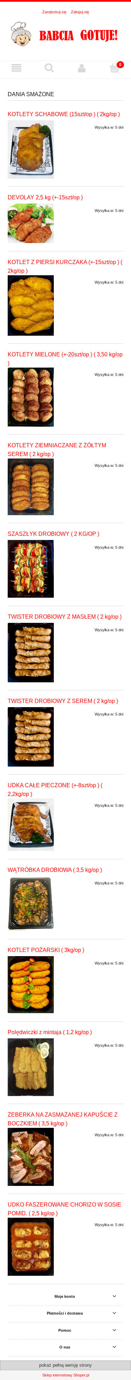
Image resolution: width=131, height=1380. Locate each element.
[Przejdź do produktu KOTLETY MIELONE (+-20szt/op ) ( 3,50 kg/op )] (31, 397)
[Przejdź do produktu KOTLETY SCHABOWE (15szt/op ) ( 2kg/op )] (31, 149)
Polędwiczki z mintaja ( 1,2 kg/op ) (50, 1032)
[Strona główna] (65, 34)
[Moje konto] (82, 68)
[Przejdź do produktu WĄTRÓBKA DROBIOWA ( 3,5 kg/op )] (31, 903)
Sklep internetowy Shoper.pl (65, 1375)
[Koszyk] (114, 67)
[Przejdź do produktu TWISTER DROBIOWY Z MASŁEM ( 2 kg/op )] (31, 652)
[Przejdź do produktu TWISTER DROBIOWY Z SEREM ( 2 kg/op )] (31, 737)
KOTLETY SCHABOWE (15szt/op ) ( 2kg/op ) (64, 114)
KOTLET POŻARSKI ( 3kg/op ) (46, 950)
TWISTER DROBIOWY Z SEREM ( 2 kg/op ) (63, 701)
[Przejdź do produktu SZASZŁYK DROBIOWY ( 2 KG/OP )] (31, 569)
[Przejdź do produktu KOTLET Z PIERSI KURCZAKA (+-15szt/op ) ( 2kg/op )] (31, 305)
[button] (16, 68)
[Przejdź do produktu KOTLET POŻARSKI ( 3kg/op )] (31, 984)
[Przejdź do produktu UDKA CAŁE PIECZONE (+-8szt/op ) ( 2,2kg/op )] (31, 824)
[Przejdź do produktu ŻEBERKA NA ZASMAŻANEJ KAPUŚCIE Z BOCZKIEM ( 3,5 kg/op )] (31, 1157)
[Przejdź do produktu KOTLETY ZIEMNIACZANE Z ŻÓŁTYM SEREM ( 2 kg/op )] (31, 486)
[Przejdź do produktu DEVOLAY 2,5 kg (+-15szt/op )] (31, 223)
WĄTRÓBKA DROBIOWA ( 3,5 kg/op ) (55, 870)
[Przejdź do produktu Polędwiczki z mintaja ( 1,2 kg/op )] (31, 1067)
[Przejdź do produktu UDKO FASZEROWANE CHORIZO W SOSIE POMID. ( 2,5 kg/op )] (31, 1247)
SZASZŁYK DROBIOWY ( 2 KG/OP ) (53, 534)
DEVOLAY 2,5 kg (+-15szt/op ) (45, 197)
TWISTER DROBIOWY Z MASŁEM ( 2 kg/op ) (65, 617)
